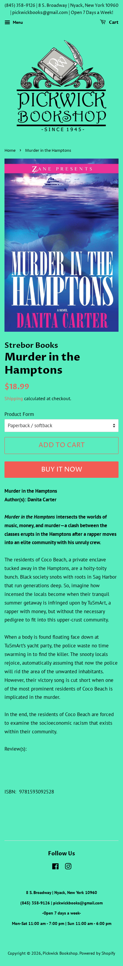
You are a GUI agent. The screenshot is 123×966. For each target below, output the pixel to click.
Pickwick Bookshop (60, 953)
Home (10, 150)
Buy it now (61, 469)
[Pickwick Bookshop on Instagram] (68, 867)
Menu (17, 22)
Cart (113, 22)
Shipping (13, 398)
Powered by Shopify (97, 953)
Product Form (19, 414)
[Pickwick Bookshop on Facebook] (55, 867)
